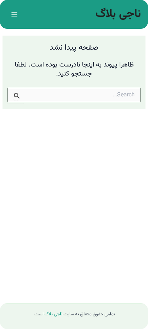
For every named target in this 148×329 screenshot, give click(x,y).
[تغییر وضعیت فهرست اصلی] (14, 14)
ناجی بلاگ (118, 14)
